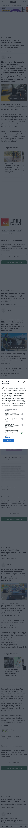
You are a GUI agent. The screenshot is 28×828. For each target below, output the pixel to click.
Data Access (14, 446)
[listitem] (14, 410)
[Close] (24, 382)
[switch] (22, 414)
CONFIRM (8, 440)
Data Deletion (5, 446)
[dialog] (14, 414)
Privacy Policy (22, 446)
